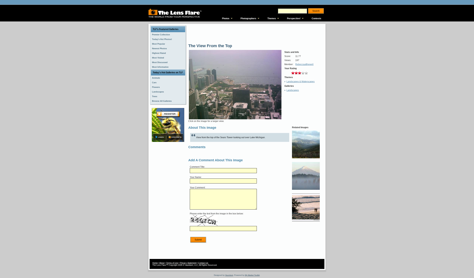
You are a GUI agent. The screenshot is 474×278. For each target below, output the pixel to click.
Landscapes (292, 90)
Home (155, 263)
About (161, 263)
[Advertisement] (168, 201)
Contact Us (203, 263)
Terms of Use (172, 263)
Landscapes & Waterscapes (300, 81)
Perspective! (294, 18)
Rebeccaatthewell (304, 64)
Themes (271, 18)
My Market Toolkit (252, 275)
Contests (316, 18)
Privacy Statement (188, 263)
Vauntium (229, 275)
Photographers (248, 18)
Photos (225, 18)
